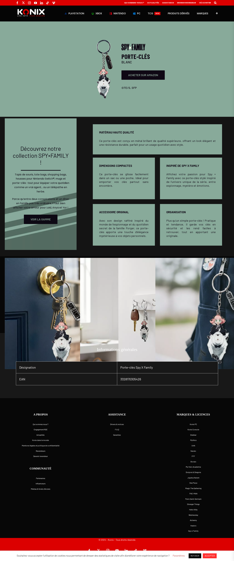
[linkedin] (41, 2)
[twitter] (23, 2)
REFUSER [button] (195, 555)
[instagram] (29, 2)
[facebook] (17, 2)
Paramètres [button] (179, 555)
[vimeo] (53, 2)
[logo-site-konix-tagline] (31, 10)
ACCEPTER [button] (210, 555)
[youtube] (35, 2)
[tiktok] (47, 2)
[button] (215, 3)
